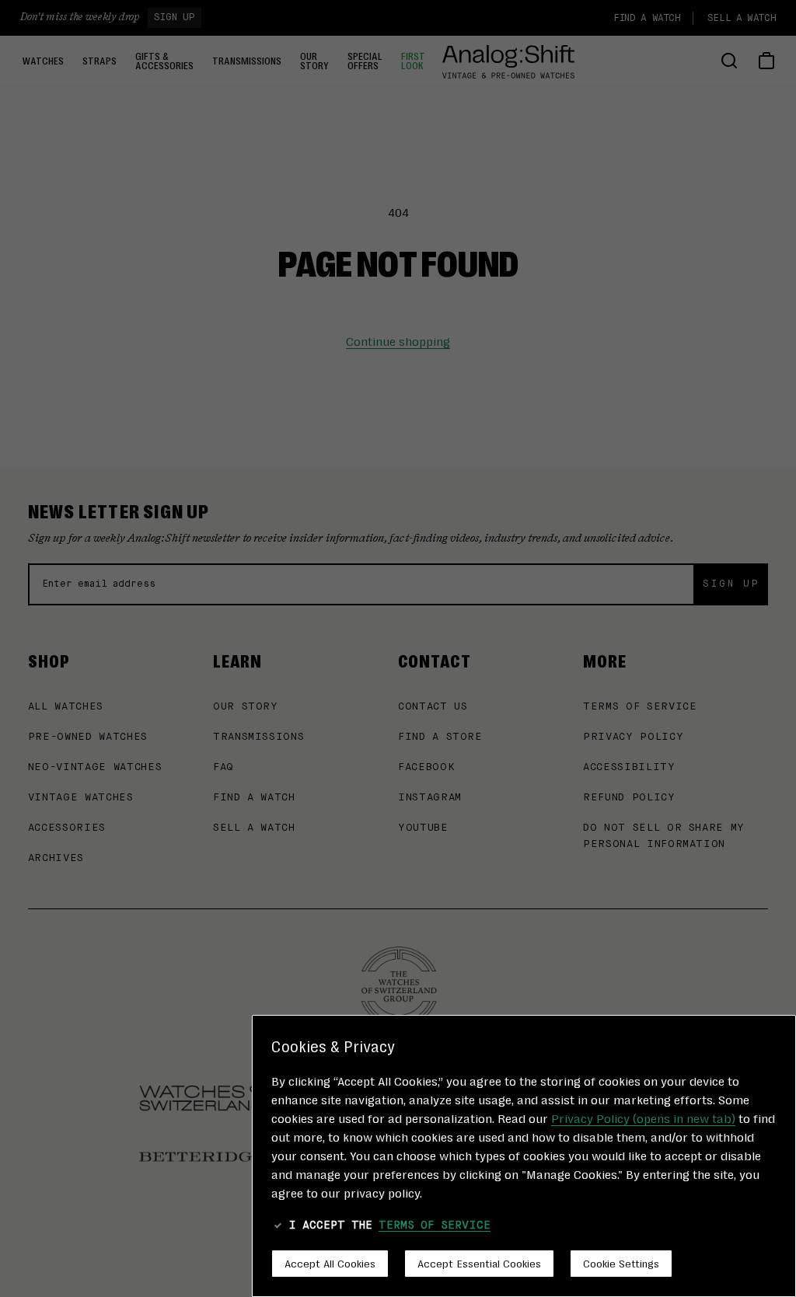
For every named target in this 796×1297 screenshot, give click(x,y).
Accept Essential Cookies (479, 1263)
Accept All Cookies (330, 1263)
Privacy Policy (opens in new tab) (643, 1117)
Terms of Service (435, 1225)
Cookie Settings (621, 1263)
